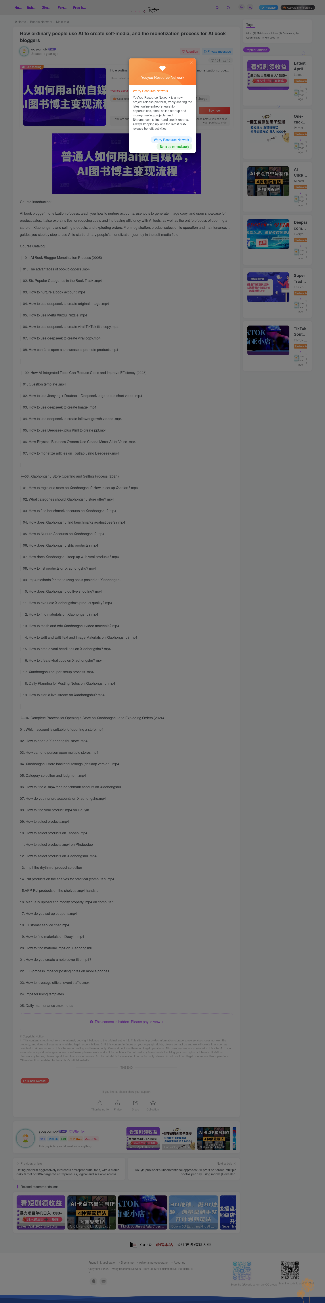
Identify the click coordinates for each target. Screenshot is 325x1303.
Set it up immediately (174, 146)
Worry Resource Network (171, 139)
